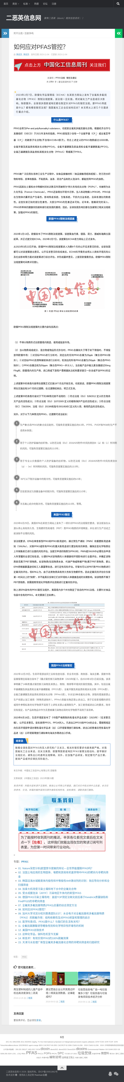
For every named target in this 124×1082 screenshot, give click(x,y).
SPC (60, 1053)
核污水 (112, 1054)
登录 (38, 1020)
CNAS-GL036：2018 (80, 1045)
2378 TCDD (99, 1042)
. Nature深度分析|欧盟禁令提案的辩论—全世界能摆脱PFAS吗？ (55, 868)
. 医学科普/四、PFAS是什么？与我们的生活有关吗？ (49, 921)
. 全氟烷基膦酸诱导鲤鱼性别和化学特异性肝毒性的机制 (51, 925)
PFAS (24, 861)
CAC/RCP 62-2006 (65, 1045)
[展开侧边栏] (5, 33)
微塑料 (105, 1053)
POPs (47, 1053)
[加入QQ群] (110, 1074)
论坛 (45, 3)
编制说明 (55, 1057)
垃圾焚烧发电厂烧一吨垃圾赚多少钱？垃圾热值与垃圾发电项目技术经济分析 (92, 993)
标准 (25, 3)
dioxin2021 (54, 1049)
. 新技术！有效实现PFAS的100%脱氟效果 (43, 938)
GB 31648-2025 (111, 1049)
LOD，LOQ (16, 1054)
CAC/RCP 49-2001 (50, 1045)
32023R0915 (23, 1045)
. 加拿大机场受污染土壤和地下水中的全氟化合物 (47, 889)
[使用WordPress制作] (16, 1075)
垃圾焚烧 (84, 1053)
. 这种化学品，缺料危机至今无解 (38, 934)
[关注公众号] (116, 1074)
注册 (54, 3)
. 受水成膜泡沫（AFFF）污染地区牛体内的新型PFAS (49, 893)
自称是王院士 (68, 1057)
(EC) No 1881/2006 (13, 1042)
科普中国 (45, 1057)
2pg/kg (34, 1042)
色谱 (77, 1057)
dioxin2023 (63, 1049)
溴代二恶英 (119, 1054)
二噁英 (29, 998)
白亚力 (38, 1057)
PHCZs (40, 1054)
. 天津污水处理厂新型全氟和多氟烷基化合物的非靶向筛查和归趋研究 (59, 942)
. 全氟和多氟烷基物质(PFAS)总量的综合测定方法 (47, 905)
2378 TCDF (109, 1042)
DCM (38, 1049)
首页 (6, 3)
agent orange (33, 1045)
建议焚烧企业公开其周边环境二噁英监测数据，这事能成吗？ (60, 993)
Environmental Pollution (96, 1049)
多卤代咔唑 (96, 1054)
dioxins (81, 1049)
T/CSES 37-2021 (71, 1054)
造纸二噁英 (83, 1057)
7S (39, 1042)
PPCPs (54, 1054)
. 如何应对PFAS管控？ (32, 909)
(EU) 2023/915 (26, 1042)
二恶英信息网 (23, 18)
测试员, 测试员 (22, 54)
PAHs (23, 1054)
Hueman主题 (41, 1075)
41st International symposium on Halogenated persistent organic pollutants (67, 1042)
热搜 (36, 3)
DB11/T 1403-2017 (29, 1049)
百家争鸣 (29, 33)
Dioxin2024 (71, 1049)
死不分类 (18, 33)
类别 (14, 3)
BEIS (41, 1045)
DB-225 (18, 1049)
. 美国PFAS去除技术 (31, 930)
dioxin (45, 1049)
